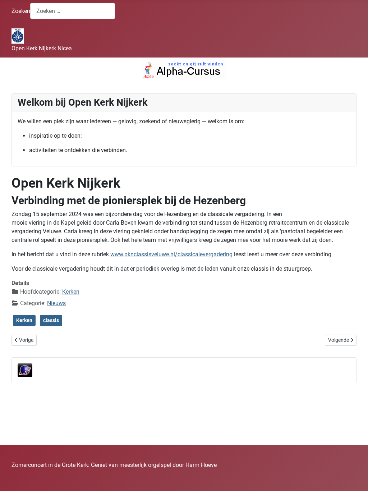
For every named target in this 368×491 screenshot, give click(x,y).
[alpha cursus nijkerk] (184, 68)
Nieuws (56, 303)
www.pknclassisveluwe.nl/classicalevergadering (171, 254)
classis (51, 320)
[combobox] (72, 11)
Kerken (70, 291)
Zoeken (21, 11)
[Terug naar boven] (355, 477)
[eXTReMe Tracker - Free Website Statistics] (25, 370)
